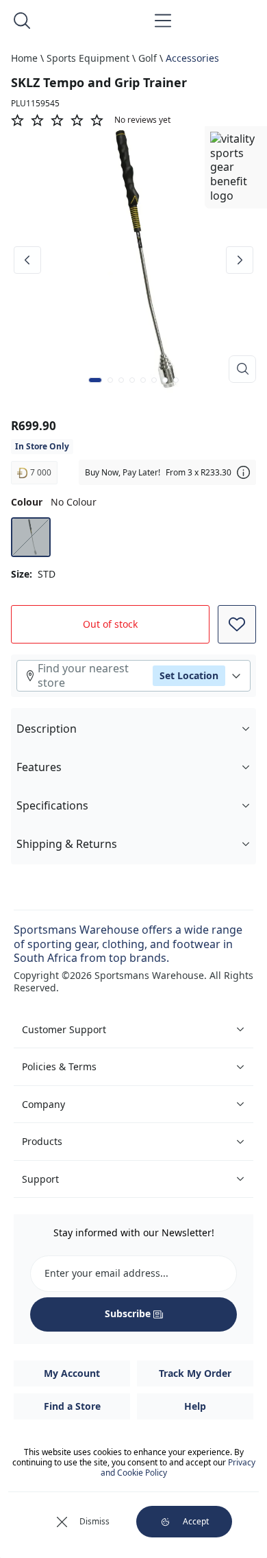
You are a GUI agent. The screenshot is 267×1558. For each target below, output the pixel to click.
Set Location (189, 675)
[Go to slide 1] (95, 380)
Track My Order (195, 1373)
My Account (72, 1373)
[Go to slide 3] (121, 380)
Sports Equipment (88, 57)
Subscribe (128, 1313)
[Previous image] (27, 260)
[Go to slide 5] (143, 380)
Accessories (192, 57)
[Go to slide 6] (154, 380)
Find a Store (72, 1406)
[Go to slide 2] (110, 380)
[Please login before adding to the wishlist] (237, 624)
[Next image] (239, 260)
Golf (147, 57)
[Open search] (22, 20)
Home (24, 57)
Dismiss (94, 1521)
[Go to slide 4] (132, 380)
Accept (196, 1521)
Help (195, 1406)
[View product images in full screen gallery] (242, 369)
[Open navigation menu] (163, 20)
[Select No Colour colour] (31, 537)
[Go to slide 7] (165, 380)
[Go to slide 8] (176, 380)
